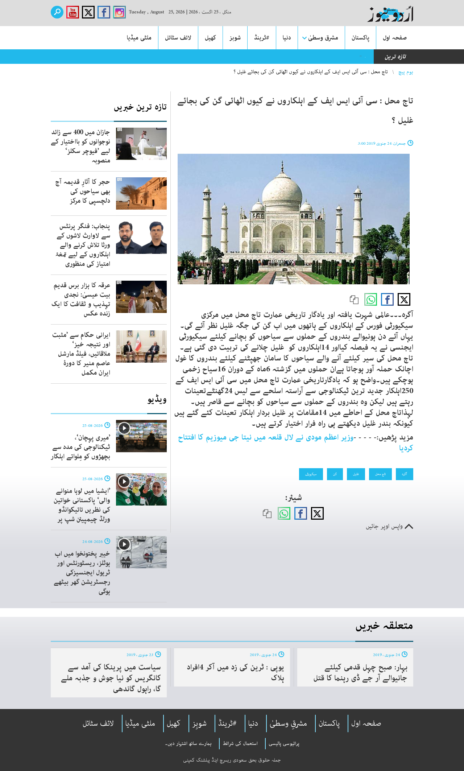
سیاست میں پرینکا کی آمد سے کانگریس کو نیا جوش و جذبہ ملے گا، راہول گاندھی (111, 678)
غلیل (356, 474)
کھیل (210, 37)
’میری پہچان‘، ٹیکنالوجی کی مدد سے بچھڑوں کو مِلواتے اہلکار (80, 447)
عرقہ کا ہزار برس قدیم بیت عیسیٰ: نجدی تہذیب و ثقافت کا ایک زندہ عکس (80, 299)
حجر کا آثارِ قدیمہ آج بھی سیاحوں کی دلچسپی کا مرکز (82, 191)
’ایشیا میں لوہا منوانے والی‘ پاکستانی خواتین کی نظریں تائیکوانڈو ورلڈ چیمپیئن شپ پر (82, 505)
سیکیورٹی (311, 474)
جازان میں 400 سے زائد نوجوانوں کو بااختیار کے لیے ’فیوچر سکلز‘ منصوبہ (80, 146)
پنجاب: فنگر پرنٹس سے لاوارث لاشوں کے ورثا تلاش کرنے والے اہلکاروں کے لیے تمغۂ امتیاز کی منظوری (82, 245)
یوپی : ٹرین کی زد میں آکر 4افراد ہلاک (235, 672)
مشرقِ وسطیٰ (288, 723)
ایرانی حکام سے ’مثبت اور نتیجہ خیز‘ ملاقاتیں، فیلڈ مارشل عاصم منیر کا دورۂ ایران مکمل (81, 354)
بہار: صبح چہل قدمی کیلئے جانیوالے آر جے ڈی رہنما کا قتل (360, 672)
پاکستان (360, 37)
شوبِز (199, 723)
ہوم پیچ (405, 72)
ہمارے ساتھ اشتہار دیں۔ (188, 743)
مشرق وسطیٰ (323, 37)
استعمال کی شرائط (240, 743)
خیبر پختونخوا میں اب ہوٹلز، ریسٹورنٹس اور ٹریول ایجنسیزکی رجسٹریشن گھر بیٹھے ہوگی (82, 573)
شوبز (235, 37)
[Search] (57, 12)
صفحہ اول (395, 37)
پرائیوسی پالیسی (284, 743)
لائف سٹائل (178, 37)
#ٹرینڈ (261, 37)
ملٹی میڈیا (139, 37)
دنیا (287, 37)
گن (335, 474)
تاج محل (380, 474)
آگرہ (404, 474)
